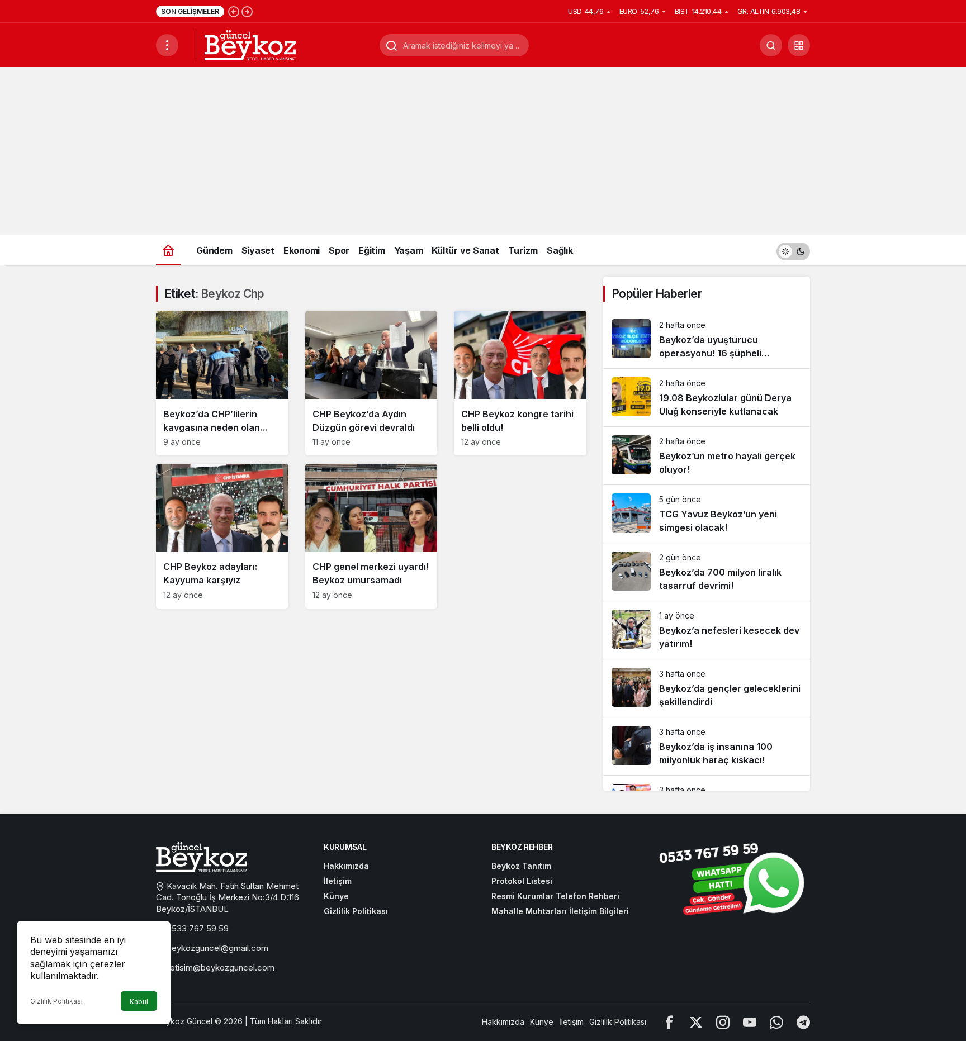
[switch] (793, 250)
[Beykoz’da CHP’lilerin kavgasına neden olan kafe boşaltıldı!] (222, 383)
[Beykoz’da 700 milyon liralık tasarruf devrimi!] (706, 572)
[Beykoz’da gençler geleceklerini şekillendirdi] (706, 688)
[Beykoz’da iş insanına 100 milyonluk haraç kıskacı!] (706, 746)
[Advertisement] (483, 151)
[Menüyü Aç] (167, 45)
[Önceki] (233, 11)
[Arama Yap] (771, 45)
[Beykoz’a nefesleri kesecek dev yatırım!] (706, 630)
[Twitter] (696, 1022)
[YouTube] (749, 1022)
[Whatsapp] (776, 1022)
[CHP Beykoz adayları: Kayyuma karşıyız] (222, 536)
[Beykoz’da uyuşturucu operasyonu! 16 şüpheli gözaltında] (706, 339)
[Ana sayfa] (168, 250)
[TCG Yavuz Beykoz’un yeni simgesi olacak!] (706, 514)
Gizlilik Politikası (56, 1001)
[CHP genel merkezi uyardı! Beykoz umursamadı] (371, 536)
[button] (799, 45)
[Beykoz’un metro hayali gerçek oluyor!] (706, 455)
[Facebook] (669, 1022)
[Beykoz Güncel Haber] (250, 44)
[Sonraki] (247, 11)
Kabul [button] (139, 1001)
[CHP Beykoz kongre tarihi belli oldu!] (520, 383)
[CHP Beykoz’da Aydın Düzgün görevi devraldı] (371, 383)
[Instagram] (723, 1022)
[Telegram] (803, 1022)
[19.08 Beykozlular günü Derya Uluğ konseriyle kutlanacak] (706, 397)
